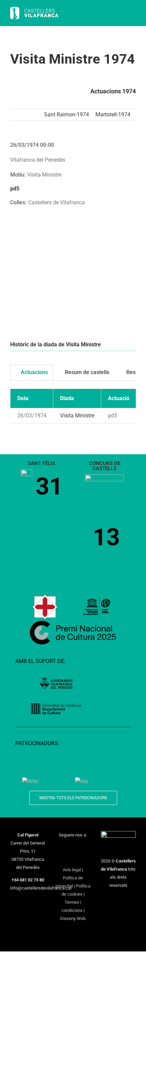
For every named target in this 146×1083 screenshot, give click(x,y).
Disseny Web (73, 918)
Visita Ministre (77, 415)
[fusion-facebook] (60, 847)
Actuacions (33, 372)
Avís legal (72, 869)
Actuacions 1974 (113, 91)
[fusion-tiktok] (64, 858)
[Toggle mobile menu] (133, 13)
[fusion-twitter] (69, 847)
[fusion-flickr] (82, 858)
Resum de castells (86, 372)
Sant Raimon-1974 (66, 114)
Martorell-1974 (112, 114)
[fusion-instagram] (77, 847)
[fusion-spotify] (73, 858)
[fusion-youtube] (86, 847)
